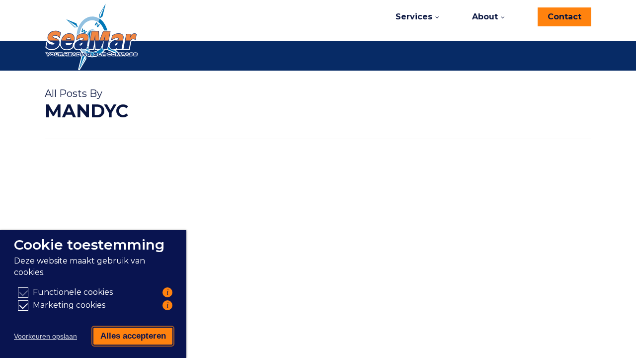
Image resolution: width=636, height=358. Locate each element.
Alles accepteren (133, 336)
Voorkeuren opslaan (45, 336)
